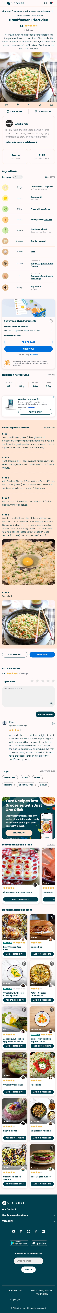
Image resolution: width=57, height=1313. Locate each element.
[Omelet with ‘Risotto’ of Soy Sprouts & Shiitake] (14, 982)
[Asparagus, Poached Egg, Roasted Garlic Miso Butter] (14, 1028)
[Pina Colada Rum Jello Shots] (21, 876)
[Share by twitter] (40, 105)
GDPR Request (15, 1290)
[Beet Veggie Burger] (42, 1166)
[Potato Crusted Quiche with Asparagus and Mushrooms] (42, 982)
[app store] (39, 1243)
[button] (3, 3)
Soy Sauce (36, 286)
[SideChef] (13, 1204)
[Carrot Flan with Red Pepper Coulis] (42, 1028)
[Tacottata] (42, 1074)
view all (51, 845)
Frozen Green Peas (40, 209)
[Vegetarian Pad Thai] (42, 1120)
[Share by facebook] (29, 105)
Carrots (48, 219)
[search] (45, 3)
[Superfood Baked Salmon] (14, 1166)
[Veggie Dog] (42, 936)
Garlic (34, 241)
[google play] (19, 1243)
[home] (15, 3)
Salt (33, 251)
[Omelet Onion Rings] (14, 1074)
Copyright (15, 1299)
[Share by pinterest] (18, 105)
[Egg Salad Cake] (14, 1120)
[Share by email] (51, 105)
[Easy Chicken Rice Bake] (14, 936)
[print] (5, 105)
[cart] (51, 3)
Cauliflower (37, 186)
